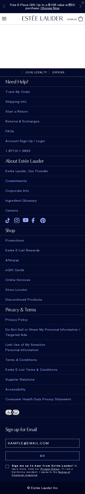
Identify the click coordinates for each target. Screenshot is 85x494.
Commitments (16, 181)
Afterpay (12, 260)
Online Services (17, 280)
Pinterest (43, 220)
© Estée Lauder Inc (42, 488)
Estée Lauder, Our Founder (26, 171)
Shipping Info (16, 101)
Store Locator (16, 290)
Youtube (25, 220)
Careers (11, 210)
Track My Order (18, 92)
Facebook (34, 220)
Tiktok (8, 220)
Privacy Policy (50, 468)
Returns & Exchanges (22, 121)
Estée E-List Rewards (22, 250)
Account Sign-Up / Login (25, 141)
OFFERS (58, 72)
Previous (4, 6)
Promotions (14, 240)
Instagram (17, 220)
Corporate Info (17, 191)
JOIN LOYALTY (36, 72)
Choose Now (50, 8)
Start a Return (16, 111)
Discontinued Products (23, 299)
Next (80, 6)
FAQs (9, 131)
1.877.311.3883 (18, 151)
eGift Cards (14, 270)
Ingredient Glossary (21, 200)
